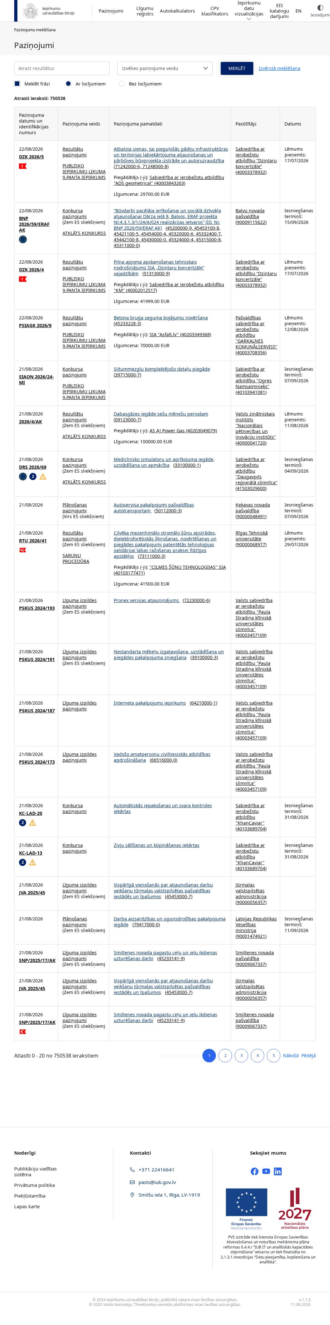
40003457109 (251, 635)
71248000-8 (154, 166)
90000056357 (251, 902)
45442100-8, (127, 239)
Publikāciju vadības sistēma (35, 1171)
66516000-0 (163, 760)
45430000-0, (155, 239)
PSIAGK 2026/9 (35, 325)
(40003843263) (169, 183)
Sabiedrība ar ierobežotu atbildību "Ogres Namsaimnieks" (254, 377)
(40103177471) (129, 573)
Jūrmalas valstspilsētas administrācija (251, 890)
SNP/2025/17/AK (37, 960)
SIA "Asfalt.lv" (164, 334)
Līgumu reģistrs (144, 10)
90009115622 (251, 222)
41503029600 (251, 488)
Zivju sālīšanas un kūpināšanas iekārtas (156, 845)
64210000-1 (203, 703)
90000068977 (251, 544)
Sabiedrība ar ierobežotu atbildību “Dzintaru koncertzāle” (256, 157)
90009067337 (251, 964)
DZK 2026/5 (31, 157)
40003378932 (251, 172)
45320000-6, (182, 234)
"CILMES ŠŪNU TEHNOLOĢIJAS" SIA (188, 567)
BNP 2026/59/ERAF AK (34, 224)
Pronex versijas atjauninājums (147, 600)
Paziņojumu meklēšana (35, 30)
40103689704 (251, 829)
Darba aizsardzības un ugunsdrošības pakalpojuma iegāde (170, 922)
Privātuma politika (34, 1185)
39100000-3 (204, 657)
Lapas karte (27, 1206)
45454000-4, (155, 234)
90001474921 (251, 936)
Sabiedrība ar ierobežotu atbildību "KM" (169, 287)
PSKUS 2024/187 (37, 711)
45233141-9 (171, 958)
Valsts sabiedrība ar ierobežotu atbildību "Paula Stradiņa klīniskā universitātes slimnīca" (254, 614)
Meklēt (237, 68)
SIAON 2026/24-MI (36, 380)
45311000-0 (126, 245)
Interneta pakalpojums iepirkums (150, 703)
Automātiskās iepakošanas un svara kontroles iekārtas (163, 808)
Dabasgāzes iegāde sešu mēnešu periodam (161, 414)
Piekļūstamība (29, 1196)
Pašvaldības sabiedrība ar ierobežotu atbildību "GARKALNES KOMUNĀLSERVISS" (256, 332)
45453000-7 (178, 896)
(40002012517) (141, 290)
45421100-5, (127, 234)
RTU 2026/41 (33, 541)
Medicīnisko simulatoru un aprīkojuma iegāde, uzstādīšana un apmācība (164, 462)
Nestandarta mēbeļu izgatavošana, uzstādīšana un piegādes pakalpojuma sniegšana (169, 654)
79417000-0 (146, 924)
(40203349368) (195, 334)
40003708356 (251, 352)
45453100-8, (207, 228)
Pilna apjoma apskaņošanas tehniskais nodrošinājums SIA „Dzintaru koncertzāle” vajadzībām (159, 267)
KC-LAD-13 (30, 853)
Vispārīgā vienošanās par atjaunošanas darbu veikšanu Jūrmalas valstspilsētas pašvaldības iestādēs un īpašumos (163, 890)
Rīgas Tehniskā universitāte (252, 536)
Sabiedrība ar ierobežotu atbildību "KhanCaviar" (250, 814)
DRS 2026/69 (32, 467)
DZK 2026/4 (31, 270)
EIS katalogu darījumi (279, 11)
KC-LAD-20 (30, 813)
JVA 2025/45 (32, 893)
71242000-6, (128, 166)
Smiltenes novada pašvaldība (255, 955)
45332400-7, (209, 234)
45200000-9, (180, 228)
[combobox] (165, 68)
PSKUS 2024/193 (37, 608)
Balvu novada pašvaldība (250, 213)
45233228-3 (127, 323)
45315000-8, (209, 239)
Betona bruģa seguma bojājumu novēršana (161, 318)
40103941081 (251, 392)
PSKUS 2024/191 (37, 659)
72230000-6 (196, 600)
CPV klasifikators (214, 10)
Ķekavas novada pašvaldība (253, 508)
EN (299, 11)
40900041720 (251, 443)
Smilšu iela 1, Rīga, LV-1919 (168, 1194)
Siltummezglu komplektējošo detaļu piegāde (162, 369)
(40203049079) (201, 430)
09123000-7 (127, 420)
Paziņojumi (111, 11)
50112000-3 (168, 510)
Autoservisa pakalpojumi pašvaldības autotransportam (154, 508)
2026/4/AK (30, 422)
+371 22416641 (156, 1169)
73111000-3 (151, 556)
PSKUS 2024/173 (37, 762)
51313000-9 (156, 273)
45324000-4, (182, 239)
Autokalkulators (177, 11)
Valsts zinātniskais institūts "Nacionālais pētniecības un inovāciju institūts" (256, 425)
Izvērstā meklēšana (279, 68)
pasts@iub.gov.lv (156, 1182)
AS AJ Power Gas (167, 430)
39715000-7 (127, 375)
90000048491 (251, 516)
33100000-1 (187, 465)
